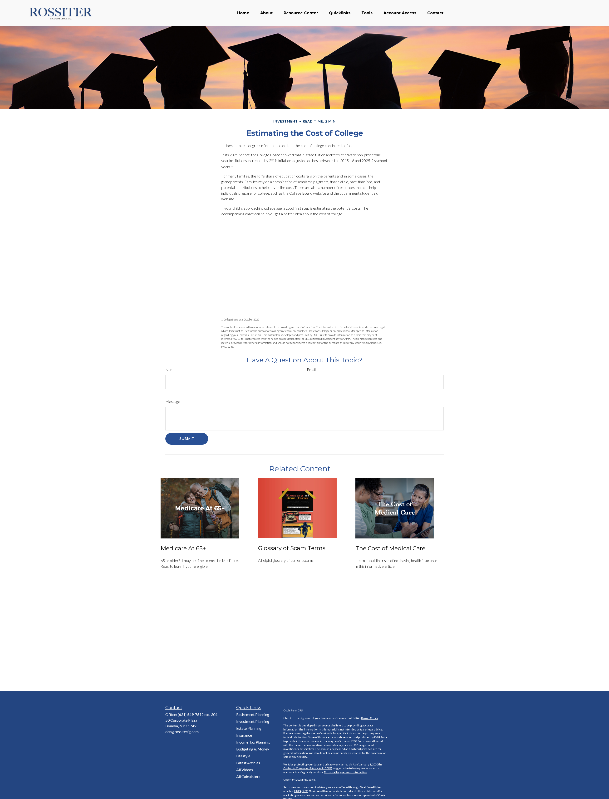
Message (172, 401)
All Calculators (248, 776)
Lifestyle (243, 756)
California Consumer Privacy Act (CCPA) (307, 768)
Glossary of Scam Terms (291, 548)
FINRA (297, 791)
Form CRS (297, 710)
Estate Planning (248, 728)
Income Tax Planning (253, 742)
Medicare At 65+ (183, 548)
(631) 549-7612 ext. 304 (197, 714)
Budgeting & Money (252, 749)
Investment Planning (252, 721)
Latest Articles (248, 762)
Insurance (244, 735)
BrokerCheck (369, 718)
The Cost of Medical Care (390, 548)
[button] (243, 13)
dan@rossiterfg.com (182, 731)
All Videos (244, 769)
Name (170, 369)
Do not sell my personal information (345, 772)
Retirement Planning (252, 714)
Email (311, 369)
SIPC (305, 791)
